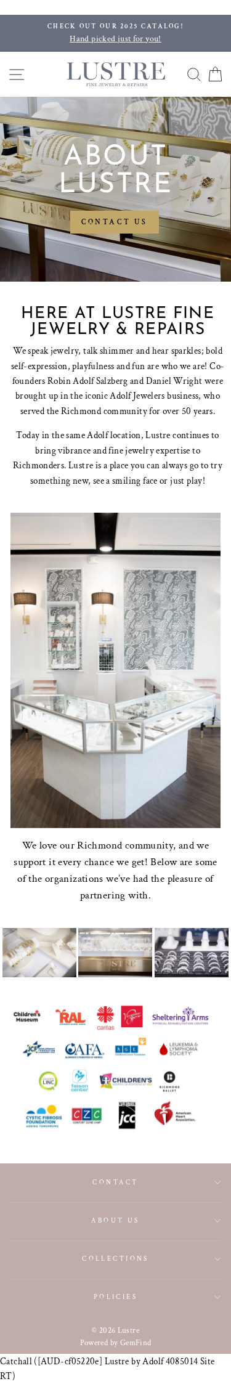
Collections (115, 1258)
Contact (115, 1182)
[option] (115, 33)
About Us (115, 1220)
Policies (116, 1296)
